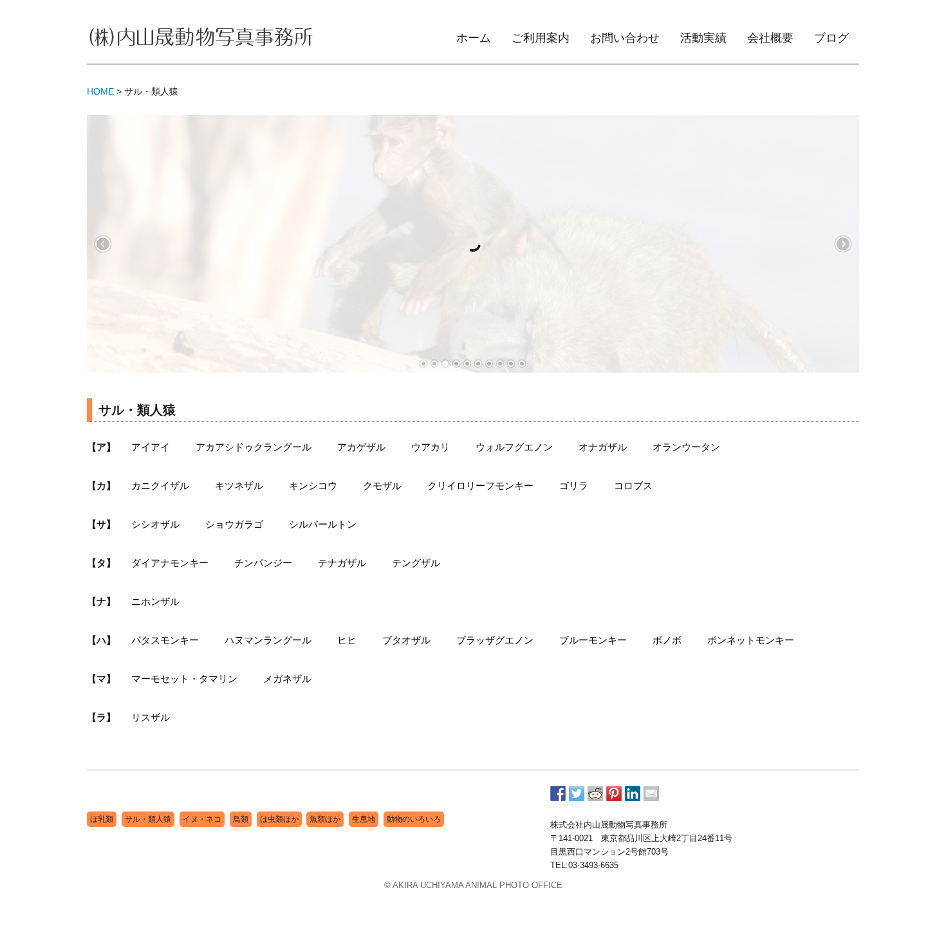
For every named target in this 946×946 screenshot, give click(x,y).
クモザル (382, 485)
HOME (100, 91)
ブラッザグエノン (494, 640)
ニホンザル (155, 601)
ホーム (473, 38)
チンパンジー (263, 562)
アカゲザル (361, 446)
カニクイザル (160, 485)
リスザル (150, 717)
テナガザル (342, 562)
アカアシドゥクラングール (253, 446)
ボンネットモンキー (750, 640)
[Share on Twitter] (576, 793)
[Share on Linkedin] (632, 793)
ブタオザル (406, 640)
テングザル (416, 562)
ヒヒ (347, 640)
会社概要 (770, 38)
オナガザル (603, 446)
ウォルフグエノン (514, 446)
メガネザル (287, 678)
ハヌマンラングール (268, 640)
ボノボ (667, 640)
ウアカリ (430, 446)
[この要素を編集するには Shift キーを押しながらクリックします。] (200, 38)
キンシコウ (313, 485)
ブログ (831, 38)
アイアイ (150, 446)
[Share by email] (651, 793)
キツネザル (239, 485)
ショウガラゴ (234, 524)
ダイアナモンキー (170, 562)
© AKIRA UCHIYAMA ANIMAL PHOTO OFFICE (473, 885)
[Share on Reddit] (595, 793)
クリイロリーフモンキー (480, 485)
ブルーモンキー (593, 640)
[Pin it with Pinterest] (614, 793)
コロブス (633, 485)
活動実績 (703, 38)
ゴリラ (573, 485)
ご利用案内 (541, 38)
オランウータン (686, 446)
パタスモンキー (165, 640)
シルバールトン (323, 524)
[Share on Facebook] (558, 793)
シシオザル (155, 524)
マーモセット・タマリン (184, 678)
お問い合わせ (625, 38)
